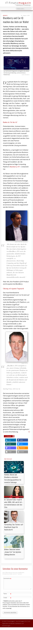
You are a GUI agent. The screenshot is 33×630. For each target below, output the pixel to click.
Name (7, 594)
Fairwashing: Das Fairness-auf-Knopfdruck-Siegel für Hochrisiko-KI (13, 527)
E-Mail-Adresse (7, 599)
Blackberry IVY (15, 167)
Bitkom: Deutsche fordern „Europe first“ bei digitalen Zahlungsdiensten (12, 552)
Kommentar (7, 578)
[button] (10, 440)
